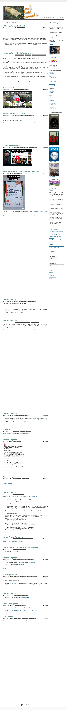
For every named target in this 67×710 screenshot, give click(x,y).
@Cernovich (51, 101)
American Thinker (52, 77)
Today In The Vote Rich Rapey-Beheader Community (21, 171)
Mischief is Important (10, 320)
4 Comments (46, 115)
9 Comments (46, 576)
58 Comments (46, 415)
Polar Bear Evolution (52, 161)
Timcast (50, 95)
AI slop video (18, 62)
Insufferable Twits (28, 55)
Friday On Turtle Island (53, 229)
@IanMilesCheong (52, 104)
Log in (50, 273)
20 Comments (46, 595)
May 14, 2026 (21, 564)
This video (5, 61)
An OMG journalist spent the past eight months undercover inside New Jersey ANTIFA (20, 496)
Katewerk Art (51, 54)
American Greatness (52, 81)
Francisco (12, 605)
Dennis (12, 576)
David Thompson (52, 85)
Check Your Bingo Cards (11, 603)
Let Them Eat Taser (17, 415)
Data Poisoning (15, 551)
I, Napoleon (16, 147)
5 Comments (46, 89)
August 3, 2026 (23, 421)
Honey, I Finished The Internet (13, 537)
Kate (12, 89)
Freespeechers (17, 595)
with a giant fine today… (25, 597)
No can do (51, 244)
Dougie (27, 579)
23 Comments (46, 559)
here (21, 120)
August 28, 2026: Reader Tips (55, 234)
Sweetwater (51, 129)
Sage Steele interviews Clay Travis (9, 118)
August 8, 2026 (20, 312)
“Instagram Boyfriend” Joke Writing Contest (18, 53)
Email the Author (52, 176)
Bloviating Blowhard (10, 575)
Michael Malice (52, 93)
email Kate (51, 37)
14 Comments (46, 322)
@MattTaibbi (51, 109)
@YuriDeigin (51, 107)
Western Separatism (25, 478)
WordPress (33, 708)
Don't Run (51, 145)
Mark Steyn (51, 80)
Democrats (23, 115)
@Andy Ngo (51, 100)
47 (15, 27)
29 (26, 704)
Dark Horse (51, 92)
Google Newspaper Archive (54, 82)
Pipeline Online (52, 84)
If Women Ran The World (19, 55)
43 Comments (46, 431)
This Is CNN (51, 238)
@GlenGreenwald (52, 108)
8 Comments (46, 173)
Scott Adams (51, 91)
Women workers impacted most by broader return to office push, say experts (24, 610)
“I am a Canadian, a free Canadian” (56, 231)
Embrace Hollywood (17, 559)
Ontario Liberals (14, 583)
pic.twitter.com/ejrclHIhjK (43, 419)
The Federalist (51, 73)
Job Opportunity (8, 616)
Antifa (15, 494)
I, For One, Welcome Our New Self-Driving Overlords (20, 547)
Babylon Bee (51, 76)
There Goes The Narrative (32, 576)
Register (51, 272)
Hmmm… (5, 433)
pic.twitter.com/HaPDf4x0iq (29, 562)
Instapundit (51, 72)
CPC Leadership (16, 431)
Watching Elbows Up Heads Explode (15, 26)
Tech (24, 549)
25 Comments (46, 56)
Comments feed (52, 277)
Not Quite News (43, 55)
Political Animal (22, 431)
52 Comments (46, 27)
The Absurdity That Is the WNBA (14, 114)
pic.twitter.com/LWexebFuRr (21, 31)
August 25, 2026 (23, 33)
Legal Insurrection (52, 78)
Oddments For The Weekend (55, 233)
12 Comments (46, 493)
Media (17, 605)
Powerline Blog (52, 74)
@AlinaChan (51, 105)
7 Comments (46, 549)
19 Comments (46, 478)
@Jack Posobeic (52, 103)
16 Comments (46, 301)
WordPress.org (52, 278)
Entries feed (51, 275)
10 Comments (46, 147)
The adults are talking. (7, 483)
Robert (13, 27)
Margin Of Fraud (8, 88)
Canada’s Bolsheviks (18, 576)
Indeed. (4, 568)
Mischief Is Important (20, 27)
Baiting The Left (18, 115)
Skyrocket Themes (39, 708)
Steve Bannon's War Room (53, 89)
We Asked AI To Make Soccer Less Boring (15, 541)
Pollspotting (7, 429)
